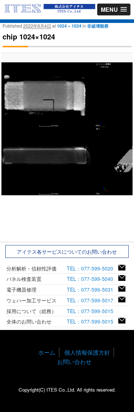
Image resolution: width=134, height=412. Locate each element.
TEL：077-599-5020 (92, 268)
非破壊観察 (98, 26)
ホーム (46, 352)
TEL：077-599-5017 (92, 300)
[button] (113, 9)
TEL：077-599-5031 (92, 289)
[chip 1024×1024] (66, 129)
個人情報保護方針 (87, 352)
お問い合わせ (74, 362)
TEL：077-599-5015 (92, 311)
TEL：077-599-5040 (92, 278)
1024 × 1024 (69, 26)
